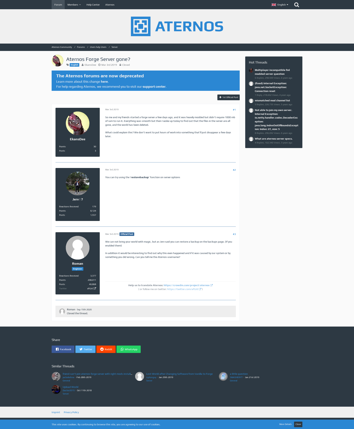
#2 (234, 169)
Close (298, 424)
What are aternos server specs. (274, 138)
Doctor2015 (69, 390)
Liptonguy (151, 377)
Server (149, 380)
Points (62, 146)
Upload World (70, 386)
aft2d (90, 288)
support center (154, 86)
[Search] (296, 4)
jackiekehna (68, 377)
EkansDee (90, 64)
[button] (280, 4)
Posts (62, 151)
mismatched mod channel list (272, 100)
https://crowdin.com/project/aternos (186, 285)
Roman (71, 309)
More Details (285, 424)
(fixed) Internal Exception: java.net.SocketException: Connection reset (271, 87)
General (66, 380)
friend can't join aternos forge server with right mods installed (98, 373)
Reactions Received (69, 206)
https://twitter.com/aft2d (182, 289)
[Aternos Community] (177, 26)
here (104, 81)
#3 (234, 234)
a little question (239, 373)
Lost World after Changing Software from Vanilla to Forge (179, 373)
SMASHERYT (236, 377)
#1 (234, 109)
